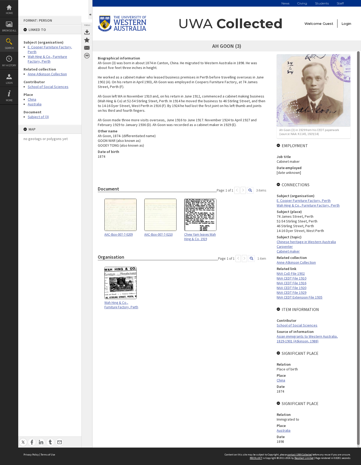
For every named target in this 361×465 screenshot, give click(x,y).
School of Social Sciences (48, 86)
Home (9, 13)
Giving (302, 3)
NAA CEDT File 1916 (291, 283)
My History (9, 65)
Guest (328, 23)
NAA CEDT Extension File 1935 (299, 297)
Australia (34, 104)
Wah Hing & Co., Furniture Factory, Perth (47, 59)
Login (9, 83)
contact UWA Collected (299, 454)
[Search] (250, 190)
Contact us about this (87, 48)
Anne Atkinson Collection (47, 74)
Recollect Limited (303, 458)
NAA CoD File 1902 (291, 273)
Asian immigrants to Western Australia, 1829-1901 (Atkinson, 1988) (307, 338)
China (32, 99)
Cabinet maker (288, 251)
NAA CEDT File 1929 (291, 292)
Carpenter (285, 246)
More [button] (9, 100)
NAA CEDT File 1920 (291, 287)
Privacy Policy (31, 454)
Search (9, 48)
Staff (340, 3)
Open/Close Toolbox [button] (90, 9)
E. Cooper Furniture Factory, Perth (304, 200)
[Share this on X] (23, 439)
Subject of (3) (38, 116)
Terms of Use (48, 454)
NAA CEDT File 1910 (291, 278)
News (285, 3)
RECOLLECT (256, 458)
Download (87, 32)
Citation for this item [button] (87, 56)
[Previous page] (236, 190)
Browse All (9, 30)
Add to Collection (87, 40)
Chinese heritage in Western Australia (306, 241)
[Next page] (243, 190)
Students (322, 3)
